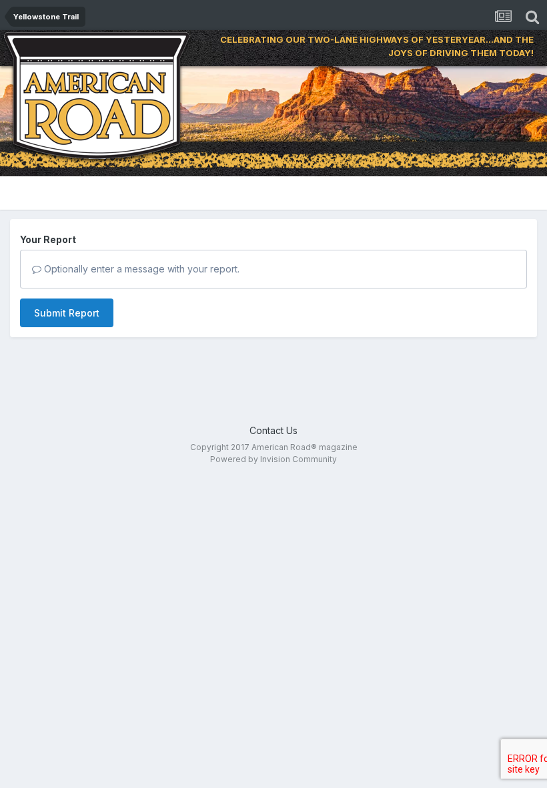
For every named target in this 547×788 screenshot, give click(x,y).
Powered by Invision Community (273, 459)
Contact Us (273, 430)
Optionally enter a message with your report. (140, 268)
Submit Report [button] (66, 313)
